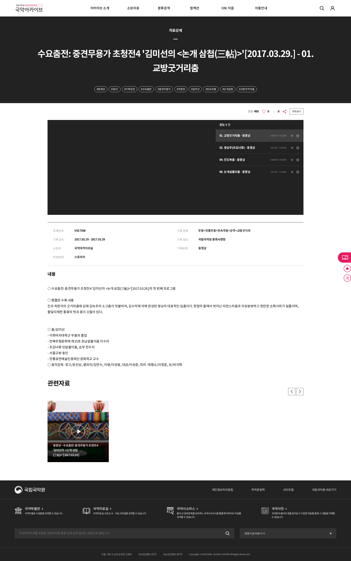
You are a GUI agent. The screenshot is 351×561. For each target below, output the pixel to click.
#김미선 (195, 89)
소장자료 (133, 8)
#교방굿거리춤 (246, 89)
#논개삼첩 (227, 89)
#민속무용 (211, 89)
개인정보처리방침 (222, 490)
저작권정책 (258, 490)
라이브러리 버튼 (344, 257)
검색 (227, 533)
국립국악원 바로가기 (324, 490)
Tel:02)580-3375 (147, 554)
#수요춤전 (146, 89)
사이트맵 (288, 490)
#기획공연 (129, 89)
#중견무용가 (164, 89)
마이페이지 (332, 8)
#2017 (114, 89)
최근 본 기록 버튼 (347, 278)
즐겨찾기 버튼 (347, 268)
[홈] (29, 4)
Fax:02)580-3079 (172, 554)
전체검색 (322, 8)
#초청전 (181, 89)
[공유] (285, 111)
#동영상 (101, 89)
